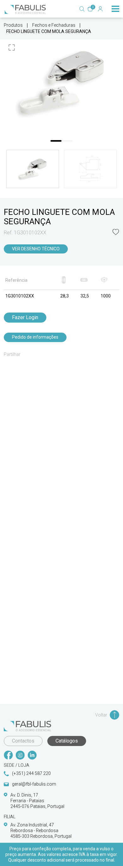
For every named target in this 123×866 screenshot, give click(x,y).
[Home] (25, 9)
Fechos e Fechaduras (53, 25)
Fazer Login (25, 317)
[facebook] (8, 756)
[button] (115, 233)
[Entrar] (100, 8)
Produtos (13, 25)
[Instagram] (20, 756)
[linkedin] (32, 756)
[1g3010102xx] (61, 83)
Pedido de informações (35, 337)
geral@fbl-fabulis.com (34, 784)
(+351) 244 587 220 (31, 773)
